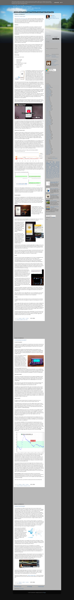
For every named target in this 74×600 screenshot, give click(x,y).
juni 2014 (47, 112)
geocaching (34, 12)
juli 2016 (47, 88)
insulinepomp (25, 485)
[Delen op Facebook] (33, 318)
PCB (57, 169)
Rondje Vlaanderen (53, 167)
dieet (47, 170)
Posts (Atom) (22, 588)
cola (56, 174)
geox (53, 172)
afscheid (50, 176)
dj (48, 170)
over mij (16, 12)
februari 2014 (48, 117)
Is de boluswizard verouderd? (20, 340)
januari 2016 (48, 89)
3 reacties (27, 484)
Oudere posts (41, 586)
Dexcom (18, 319)
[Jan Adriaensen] (46, 38)
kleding (54, 170)
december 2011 (48, 148)
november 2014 (48, 106)
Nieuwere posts (18, 586)
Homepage (29, 586)
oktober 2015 (48, 93)
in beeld (20, 12)
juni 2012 (47, 141)
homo (47, 175)
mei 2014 (47, 113)
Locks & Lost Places (53, 200)
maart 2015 (48, 101)
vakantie (50, 172)
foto (53, 162)
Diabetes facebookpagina (20, 506)
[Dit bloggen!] (31, 318)
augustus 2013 (48, 124)
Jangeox (20, 318)
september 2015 (48, 94)
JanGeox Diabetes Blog (31, 575)
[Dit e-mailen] (30, 318)
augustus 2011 (48, 153)
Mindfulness (51, 169)
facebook (58, 174)
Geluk (48, 12)
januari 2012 (48, 147)
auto (58, 169)
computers (50, 170)
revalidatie (50, 174)
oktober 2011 (48, 150)
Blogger (44, 592)
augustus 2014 (48, 110)
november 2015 (48, 92)
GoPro (53, 173)
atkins (50, 171)
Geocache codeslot (53, 65)
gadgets (28, 12)
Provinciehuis (57, 170)
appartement (53, 166)
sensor (24, 319)
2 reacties (27, 318)
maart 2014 (48, 116)
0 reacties (27, 582)
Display (47, 169)
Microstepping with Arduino (54, 194)
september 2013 (48, 123)
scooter (47, 173)
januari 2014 (48, 118)
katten (58, 171)
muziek (47, 172)
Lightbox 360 (53, 62)
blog (18, 583)
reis (52, 171)
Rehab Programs (54, 158)
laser (58, 176)
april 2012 (47, 143)
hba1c (54, 176)
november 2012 (48, 135)
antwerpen (53, 174)
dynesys (50, 165)
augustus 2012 (48, 138)
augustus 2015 (48, 95)
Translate (53, 217)
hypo (55, 172)
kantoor (58, 172)
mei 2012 (47, 142)
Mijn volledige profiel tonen (55, 18)
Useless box (52, 63)
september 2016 (48, 87)
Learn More (56, 2)
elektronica (39, 12)
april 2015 (47, 100)
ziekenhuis (52, 168)
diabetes (44, 12)
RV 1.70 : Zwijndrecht (48, 55)
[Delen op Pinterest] (34, 318)
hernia (52, 12)
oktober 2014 (48, 107)
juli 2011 (47, 154)
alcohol (24, 12)
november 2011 (48, 149)
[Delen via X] (32, 318)
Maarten (55, 173)
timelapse (57, 168)
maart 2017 (48, 86)
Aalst (55, 168)
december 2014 (48, 105)
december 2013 (48, 119)
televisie (50, 173)
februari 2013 (48, 131)
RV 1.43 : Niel (47, 56)
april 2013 (47, 129)
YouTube (47, 176)
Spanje (58, 175)
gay (56, 171)
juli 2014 (47, 111)
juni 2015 (47, 98)
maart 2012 (48, 144)
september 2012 (48, 137)
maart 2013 (48, 130)
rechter (53, 175)
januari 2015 (48, 104)
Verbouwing (48, 168)
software (54, 169)
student (51, 175)
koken (49, 175)
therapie (56, 175)
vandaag (54, 171)
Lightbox (47, 171)
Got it (61, 2)
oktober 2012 (48, 136)
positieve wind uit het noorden (23, 18)
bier (52, 176)
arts (57, 173)
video (27, 319)
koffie (56, 176)
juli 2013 (47, 125)
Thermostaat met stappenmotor (55, 64)
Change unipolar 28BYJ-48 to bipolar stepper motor (54, 182)
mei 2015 (47, 99)
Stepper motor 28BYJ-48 (54, 188)
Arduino (53, 164)
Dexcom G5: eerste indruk (20, 16)
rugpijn (58, 166)
